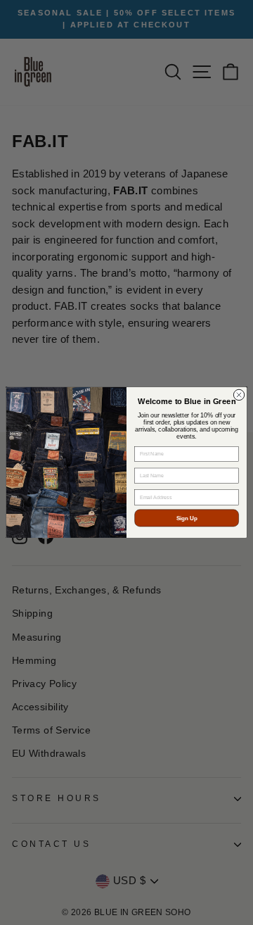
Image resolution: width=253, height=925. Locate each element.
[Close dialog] (238, 395)
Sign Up (186, 518)
